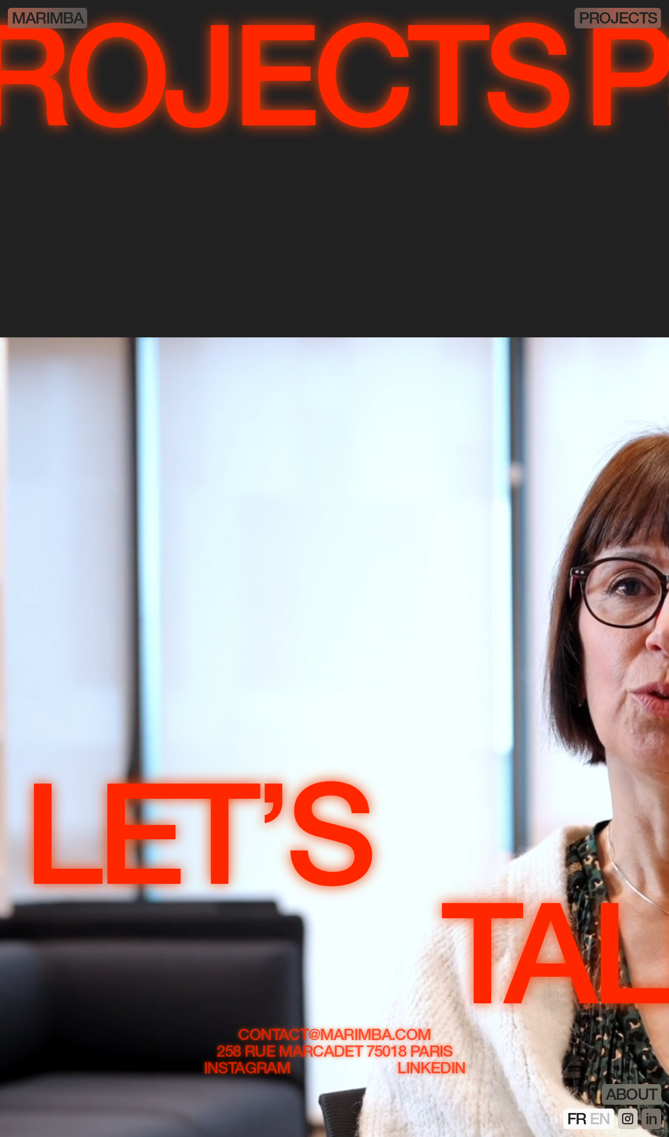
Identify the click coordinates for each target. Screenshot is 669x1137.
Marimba (47, 20)
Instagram (247, 1061)
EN (600, 1121)
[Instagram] (628, 1119)
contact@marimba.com (334, 1028)
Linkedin (431, 1061)
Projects (618, 20)
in (651, 1121)
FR (578, 1121)
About (631, 1096)
